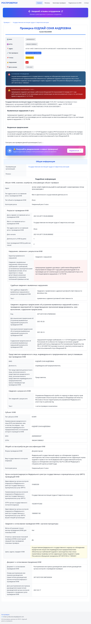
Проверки (7, 22)
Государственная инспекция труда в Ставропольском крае (31, 22)
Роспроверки (5, 614)
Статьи (86, 3)
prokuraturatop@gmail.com (15, 617)
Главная (39, 3)
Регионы (47, 3)
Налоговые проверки (59, 3)
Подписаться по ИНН (75, 3)
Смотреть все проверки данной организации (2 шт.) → (24, 142)
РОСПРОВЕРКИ (9, 2)
